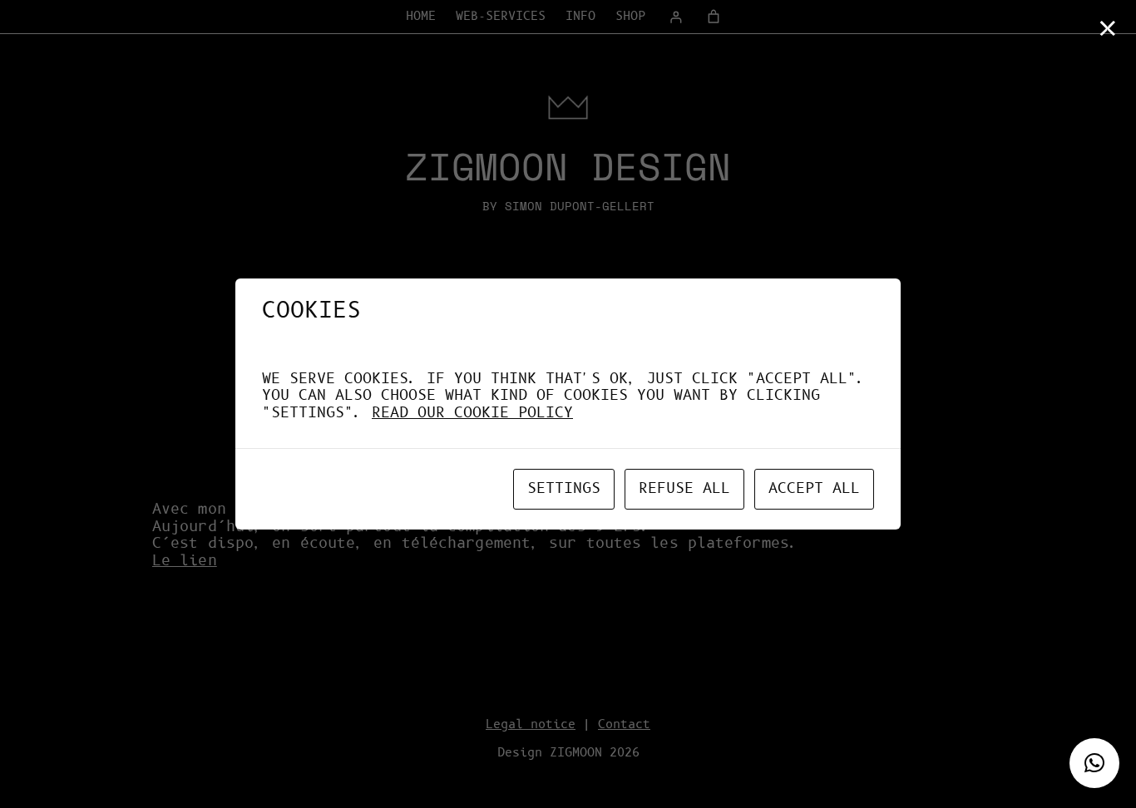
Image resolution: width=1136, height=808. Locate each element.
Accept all (814, 489)
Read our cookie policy (472, 413)
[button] (1094, 763)
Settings (563, 489)
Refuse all (684, 489)
